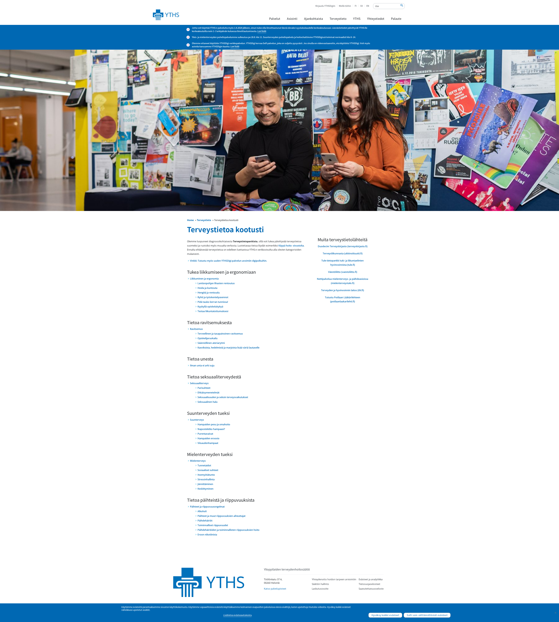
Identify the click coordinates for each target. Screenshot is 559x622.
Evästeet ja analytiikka (371, 579)
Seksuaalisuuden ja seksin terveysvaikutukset (223, 397)
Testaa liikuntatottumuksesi (213, 311)
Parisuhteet (204, 387)
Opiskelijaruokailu (207, 338)
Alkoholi (202, 511)
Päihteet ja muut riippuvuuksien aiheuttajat (221, 516)
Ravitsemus (196, 329)
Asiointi (292, 18)
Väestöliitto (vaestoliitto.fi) (342, 272)
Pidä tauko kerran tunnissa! (213, 302)
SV (361, 5)
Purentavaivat (205, 433)
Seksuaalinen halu (207, 401)
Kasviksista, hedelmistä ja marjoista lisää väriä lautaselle (228, 347)
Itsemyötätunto (206, 474)
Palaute (396, 18)
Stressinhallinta (206, 479)
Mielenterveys (198, 460)
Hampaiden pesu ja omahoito (214, 424)
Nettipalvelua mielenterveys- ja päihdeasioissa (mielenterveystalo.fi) (342, 281)
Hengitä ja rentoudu (209, 292)
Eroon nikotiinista (207, 534)
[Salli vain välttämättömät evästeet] (555, 612)
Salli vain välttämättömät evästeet (427, 615)
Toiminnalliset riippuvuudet (213, 525)
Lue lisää (261, 31)
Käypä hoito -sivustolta (291, 245)
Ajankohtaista (313, 18)
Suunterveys (197, 419)
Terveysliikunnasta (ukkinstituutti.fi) (342, 253)
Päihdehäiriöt (205, 520)
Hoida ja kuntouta (207, 288)
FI (356, 5)
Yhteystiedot (375, 18)
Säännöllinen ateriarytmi (211, 343)
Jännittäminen (205, 484)
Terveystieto (338, 18)
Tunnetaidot (204, 465)
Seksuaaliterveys (199, 383)
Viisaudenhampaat (208, 443)
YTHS (356, 18)
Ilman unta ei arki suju (202, 365)
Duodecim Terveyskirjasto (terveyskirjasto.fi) (342, 246)
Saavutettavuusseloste (371, 588)
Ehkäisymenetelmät (208, 392)
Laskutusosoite (320, 588)
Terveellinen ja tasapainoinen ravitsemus (220, 333)
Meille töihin (345, 5)
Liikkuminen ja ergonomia (204, 278)
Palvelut (274, 18)
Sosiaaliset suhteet (208, 470)
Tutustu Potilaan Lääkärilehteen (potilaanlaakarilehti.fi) (342, 299)
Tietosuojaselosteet (369, 584)
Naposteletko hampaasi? (211, 429)
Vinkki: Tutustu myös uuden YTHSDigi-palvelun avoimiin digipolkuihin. (228, 260)
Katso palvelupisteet (275, 588)
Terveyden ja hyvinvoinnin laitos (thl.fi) (342, 290)
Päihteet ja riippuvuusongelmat (207, 506)
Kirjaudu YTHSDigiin (325, 5)
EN (367, 5)
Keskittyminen (205, 488)
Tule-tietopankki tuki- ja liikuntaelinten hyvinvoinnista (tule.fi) (342, 262)
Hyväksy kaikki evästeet (385, 615)
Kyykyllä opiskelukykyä (210, 306)
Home (190, 220)
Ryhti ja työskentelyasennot (213, 297)
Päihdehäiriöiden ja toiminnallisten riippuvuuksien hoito (228, 530)
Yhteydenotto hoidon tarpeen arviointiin (334, 579)
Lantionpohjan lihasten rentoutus (216, 283)
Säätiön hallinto (320, 584)
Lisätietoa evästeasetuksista (237, 615)
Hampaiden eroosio (208, 438)
